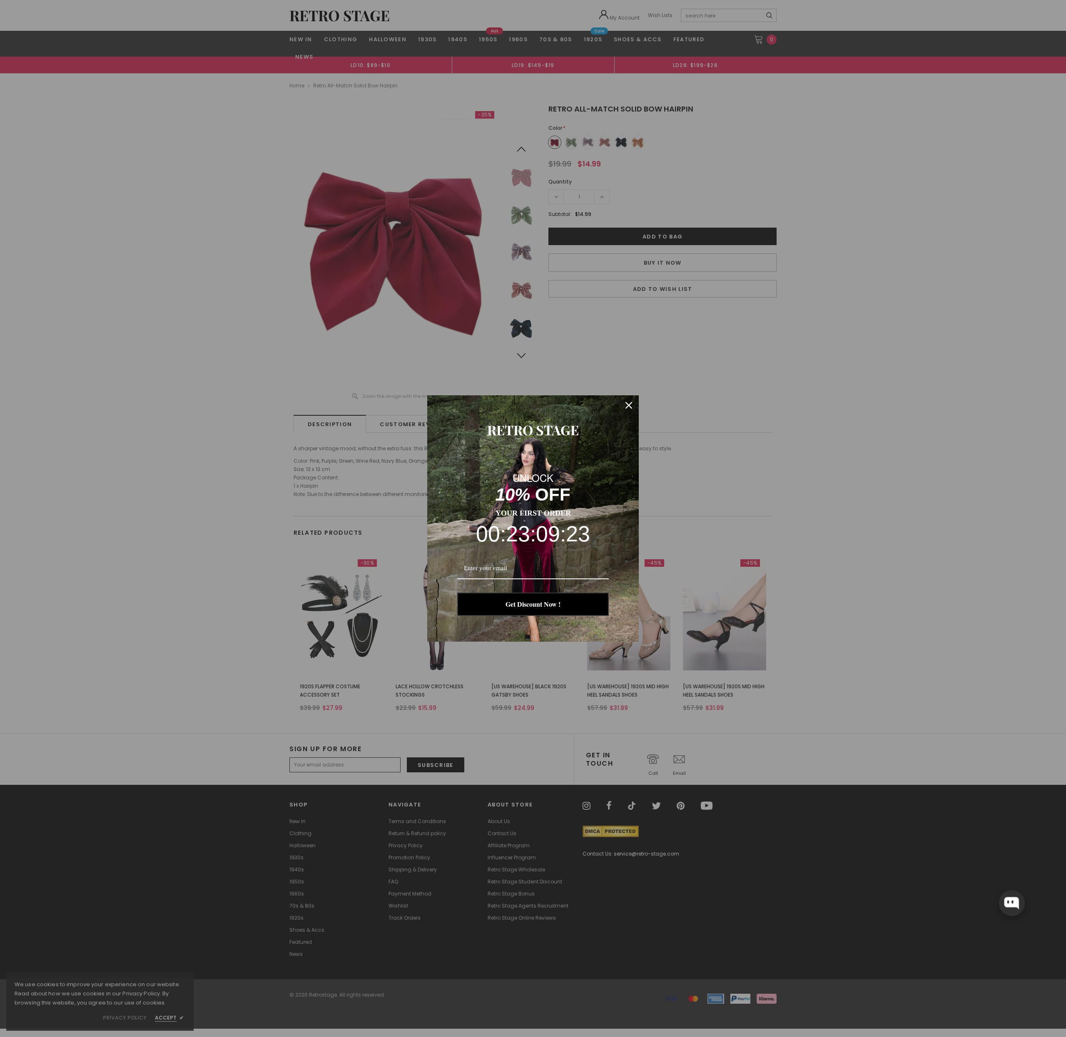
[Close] (629, 405)
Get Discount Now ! (533, 604)
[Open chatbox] (1011, 903)
